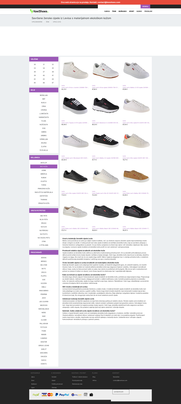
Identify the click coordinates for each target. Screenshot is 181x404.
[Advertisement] (63, 41)
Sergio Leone (43, 345)
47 (53, 83)
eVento (44, 364)
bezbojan (44, 95)
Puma (44, 331)
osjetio (44, 181)
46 (44, 83)
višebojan (44, 139)
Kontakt (54, 377)
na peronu (43, 230)
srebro (44, 135)
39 (35, 75)
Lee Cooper (43, 301)
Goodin (44, 283)
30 (35, 64)
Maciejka (43, 305)
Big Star (44, 265)
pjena (43, 185)
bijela (43, 102)
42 (35, 79)
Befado (44, 261)
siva (43, 128)
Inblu (44, 287)
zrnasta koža (43, 203)
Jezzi (44, 298)
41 (53, 75)
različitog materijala (44, 192)
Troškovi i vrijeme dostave (79, 377)
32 (53, 64)
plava (43, 121)
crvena (44, 110)
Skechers (44, 353)
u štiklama (43, 245)
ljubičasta (43, 113)
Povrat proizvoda (77, 380)
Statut (53, 380)
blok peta (44, 219)
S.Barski (44, 338)
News (44, 312)
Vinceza (44, 356)
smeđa (43, 132)
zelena (44, 143)
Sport (32, 387)
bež (43, 99)
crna (44, 106)
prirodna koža (44, 188)
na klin (44, 227)
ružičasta (44, 124)
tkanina (44, 199)
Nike (43, 316)
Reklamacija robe (77, 384)
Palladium (44, 323)
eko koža (43, 166)
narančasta (44, 117)
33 (35, 68)
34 (44, 68)
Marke (139, 11)
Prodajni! (148, 11)
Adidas (43, 257)
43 (44, 79)
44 (53, 79)
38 (53, 72)
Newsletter (116, 377)
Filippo (44, 276)
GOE (43, 279)
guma (44, 170)
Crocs (43, 272)
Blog (94, 377)
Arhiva (94, 380)
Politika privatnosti (57, 384)
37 (44, 72)
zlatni (43, 146)
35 (53, 68)
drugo (43, 223)
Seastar (44, 342)
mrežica (44, 174)
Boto (44, 268)
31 (44, 64)
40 (44, 75)
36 (35, 72)
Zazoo (43, 360)
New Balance (43, 309)
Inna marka (43, 290)
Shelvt (44, 349)
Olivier (44, 320)
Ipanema (44, 294)
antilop (44, 163)
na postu (44, 234)
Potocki (43, 327)
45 (35, 83)
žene (32, 380)
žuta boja (44, 150)
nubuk (43, 177)
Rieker (43, 334)
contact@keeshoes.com (109, 2)
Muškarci (34, 384)
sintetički (44, 196)
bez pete (43, 216)
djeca (33, 377)
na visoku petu (44, 238)
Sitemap (54, 387)
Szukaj (145, 6)
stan (44, 241)
